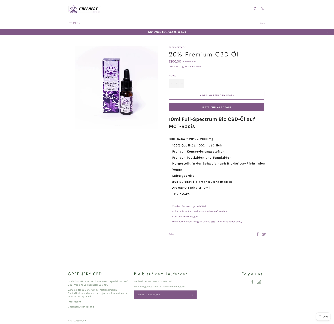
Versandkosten (193, 66)
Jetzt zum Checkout (216, 107)
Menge (172, 76)
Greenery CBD (81, 321)
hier (213, 221)
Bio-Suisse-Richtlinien (246, 163)
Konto (263, 23)
